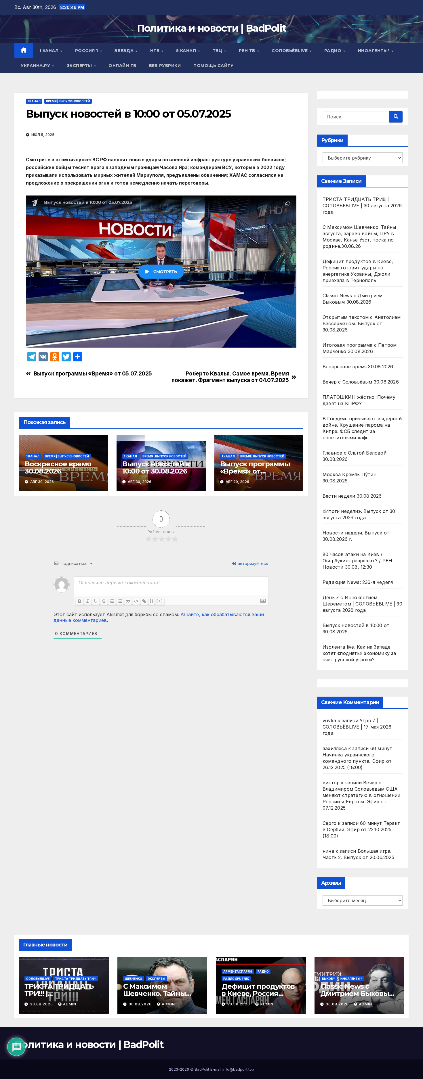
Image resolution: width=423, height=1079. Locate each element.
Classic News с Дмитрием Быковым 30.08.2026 (357, 993)
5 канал (186, 50)
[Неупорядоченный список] (120, 601)
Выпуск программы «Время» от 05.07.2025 (93, 373)
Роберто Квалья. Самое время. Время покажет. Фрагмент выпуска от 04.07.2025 (230, 377)
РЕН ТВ (248, 50)
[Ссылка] (144, 601)
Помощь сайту (213, 65)
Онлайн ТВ (122, 65)
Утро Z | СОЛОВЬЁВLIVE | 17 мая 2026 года (357, 727)
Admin (69, 1004)
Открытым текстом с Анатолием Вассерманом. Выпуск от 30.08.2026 (362, 323)
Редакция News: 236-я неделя (358, 582)
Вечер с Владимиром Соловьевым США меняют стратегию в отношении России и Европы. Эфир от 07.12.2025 (362, 795)
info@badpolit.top (238, 1069)
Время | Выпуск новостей (68, 101)
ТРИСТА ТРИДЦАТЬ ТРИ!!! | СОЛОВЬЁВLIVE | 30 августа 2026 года (362, 205)
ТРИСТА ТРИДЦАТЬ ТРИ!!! (75, 978)
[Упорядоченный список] (112, 601)
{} (152, 601)
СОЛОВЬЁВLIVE (290, 50)
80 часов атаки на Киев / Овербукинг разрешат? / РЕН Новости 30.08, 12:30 (357, 560)
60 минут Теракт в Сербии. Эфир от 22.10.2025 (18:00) (361, 829)
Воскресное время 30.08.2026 (58, 467)
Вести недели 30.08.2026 (352, 496)
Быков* (328, 978)
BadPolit (202, 1069)
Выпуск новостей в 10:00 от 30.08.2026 (156, 467)
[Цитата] (128, 601)
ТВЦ (218, 50)
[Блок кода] (136, 601)
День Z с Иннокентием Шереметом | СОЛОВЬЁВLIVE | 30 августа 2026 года (362, 604)
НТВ (155, 50)
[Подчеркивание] (96, 601)
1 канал (49, 50)
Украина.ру (36, 65)
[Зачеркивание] (104, 601)
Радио (333, 50)
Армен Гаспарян (237, 971)
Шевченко (133, 978)
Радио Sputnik (236, 978)
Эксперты (80, 65)
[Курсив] (88, 601)
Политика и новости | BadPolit (211, 28)
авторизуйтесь (252, 563)
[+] (160, 601)
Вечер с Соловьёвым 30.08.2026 (361, 382)
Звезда (125, 50)
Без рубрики (165, 65)
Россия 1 (87, 50)
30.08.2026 (42, 1004)
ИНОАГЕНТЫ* (374, 50)
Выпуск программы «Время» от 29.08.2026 (255, 471)
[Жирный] (80, 601)
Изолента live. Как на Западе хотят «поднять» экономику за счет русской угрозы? (359, 653)
